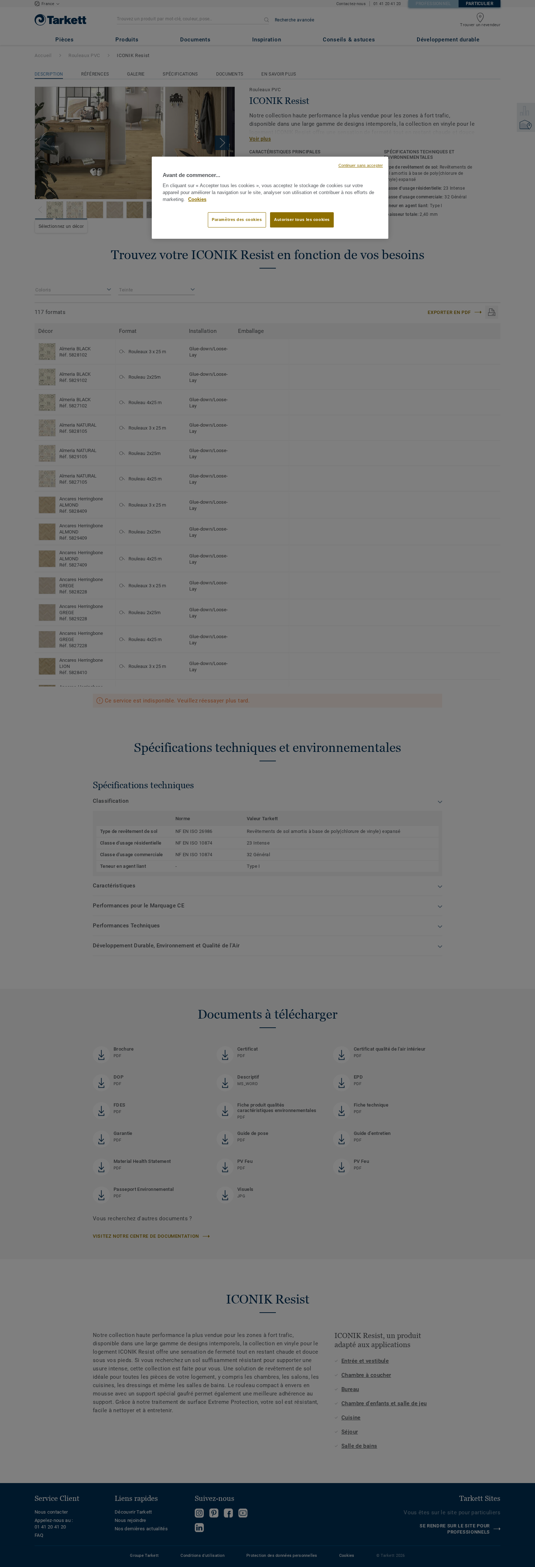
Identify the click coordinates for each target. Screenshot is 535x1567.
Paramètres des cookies (237, 219)
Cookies (197, 199)
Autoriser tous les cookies (302, 219)
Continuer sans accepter (360, 165)
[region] (270, 198)
